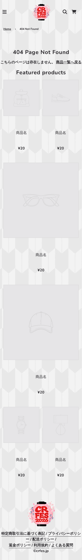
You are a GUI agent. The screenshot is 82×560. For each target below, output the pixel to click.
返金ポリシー (20, 545)
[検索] (64, 12)
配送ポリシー (43, 539)
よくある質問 (62, 545)
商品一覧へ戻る (69, 62)
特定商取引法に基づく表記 (23, 533)
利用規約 (41, 545)
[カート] (74, 12)
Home (7, 29)
